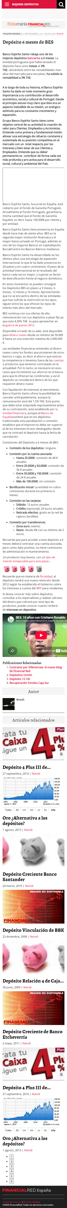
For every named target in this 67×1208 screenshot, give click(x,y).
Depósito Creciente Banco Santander (30, 876)
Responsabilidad (32, 1201)
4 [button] (11, 1171)
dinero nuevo (18, 335)
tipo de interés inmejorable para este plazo (29, 559)
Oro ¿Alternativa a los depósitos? (25, 820)
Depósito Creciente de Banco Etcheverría (33, 1034)
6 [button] (11, 1181)
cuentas (58, 360)
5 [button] (11, 1176)
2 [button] (11, 1161)
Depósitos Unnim (20, 675)
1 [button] (11, 1156)
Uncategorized (11, 33)
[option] (33, 805)
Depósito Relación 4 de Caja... (33, 980)
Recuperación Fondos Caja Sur (29, 683)
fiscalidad (46, 576)
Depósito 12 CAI (19, 679)
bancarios (33, 58)
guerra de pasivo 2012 (19, 325)
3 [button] (11, 1166)
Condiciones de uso (12, 1201)
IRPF (39, 588)
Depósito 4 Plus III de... (27, 767)
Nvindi (60, 33)
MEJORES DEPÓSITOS (25, 4)
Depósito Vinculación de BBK (33, 930)
